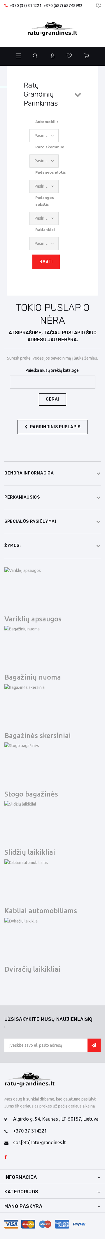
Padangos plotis (50, 172)
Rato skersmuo (49, 147)
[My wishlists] (69, 56)
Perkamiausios (22, 497)
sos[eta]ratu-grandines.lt (39, 1142)
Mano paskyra (23, 1206)
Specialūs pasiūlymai (30, 521)
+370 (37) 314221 (26, 5)
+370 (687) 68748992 (63, 5)
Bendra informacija (29, 473)
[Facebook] (5, 1157)
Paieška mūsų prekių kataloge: (53, 370)
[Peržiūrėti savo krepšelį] (87, 56)
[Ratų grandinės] (52, 29)
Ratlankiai (45, 229)
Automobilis (47, 122)
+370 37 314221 (30, 1130)
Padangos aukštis (44, 200)
